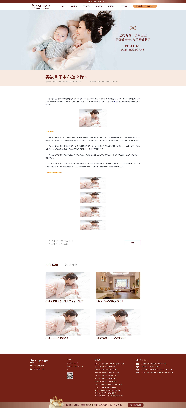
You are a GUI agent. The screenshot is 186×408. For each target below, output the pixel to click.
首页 (62, 6)
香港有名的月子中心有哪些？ (111, 338)
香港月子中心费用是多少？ (110, 301)
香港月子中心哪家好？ (57, 338)
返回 (132, 242)
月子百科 (124, 6)
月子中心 (78, 81)
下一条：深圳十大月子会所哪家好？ (59, 244)
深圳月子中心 (61, 81)
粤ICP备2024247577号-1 (73, 363)
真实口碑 (111, 6)
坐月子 (73, 81)
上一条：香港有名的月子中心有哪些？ (60, 241)
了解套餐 (74, 6)
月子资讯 (68, 81)
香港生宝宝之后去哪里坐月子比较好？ (65, 301)
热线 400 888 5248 (37, 369)
